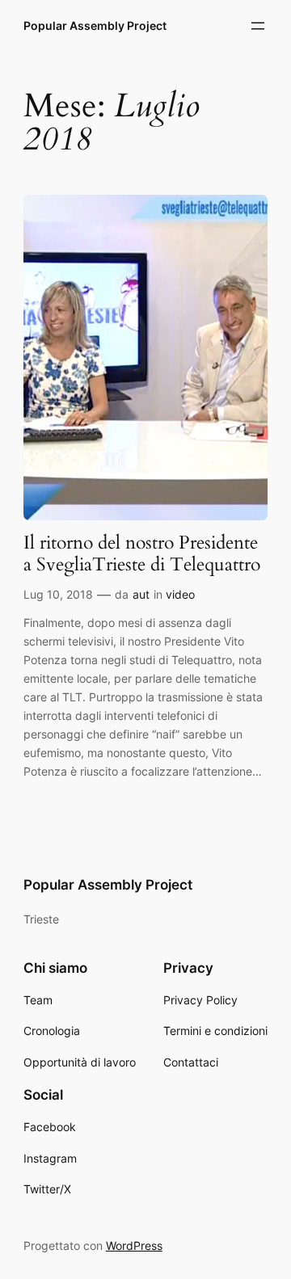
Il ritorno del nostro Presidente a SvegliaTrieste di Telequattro (141, 554)
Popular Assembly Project (95, 25)
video (180, 594)
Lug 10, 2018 (58, 594)
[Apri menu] (258, 26)
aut (141, 594)
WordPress (134, 1245)
